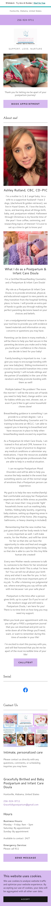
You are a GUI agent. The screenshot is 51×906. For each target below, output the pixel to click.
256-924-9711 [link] (25, 20)
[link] (25, 37)
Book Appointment (25, 103)
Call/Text (25, 662)
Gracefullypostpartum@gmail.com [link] (21, 804)
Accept (25, 899)
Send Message (25, 857)
